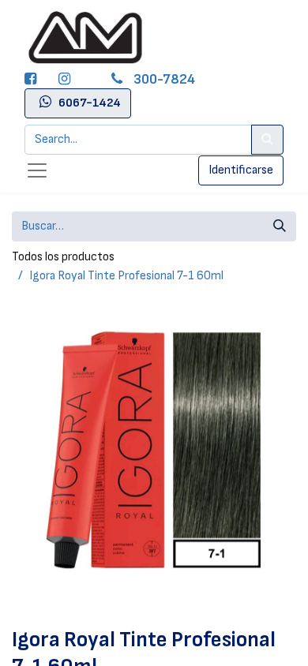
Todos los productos (63, 256)
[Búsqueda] (279, 226)
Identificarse (240, 170)
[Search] (267, 140)
